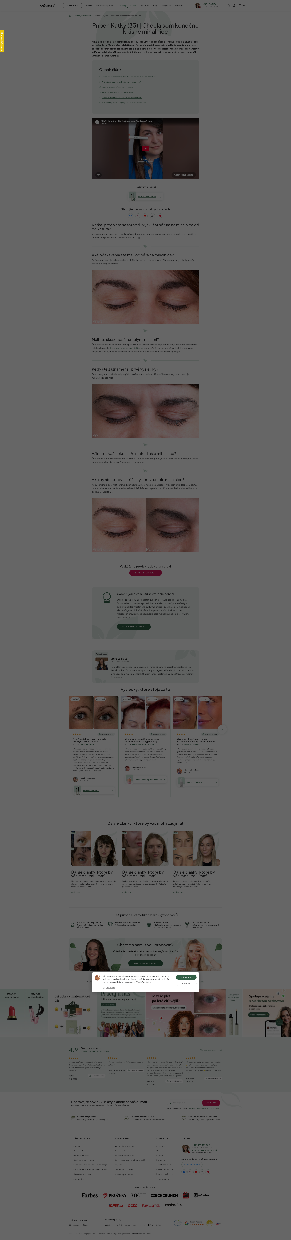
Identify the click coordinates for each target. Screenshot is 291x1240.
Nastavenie (110, 988)
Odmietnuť (186, 983)
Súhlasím (186, 977)
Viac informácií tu (143, 982)
